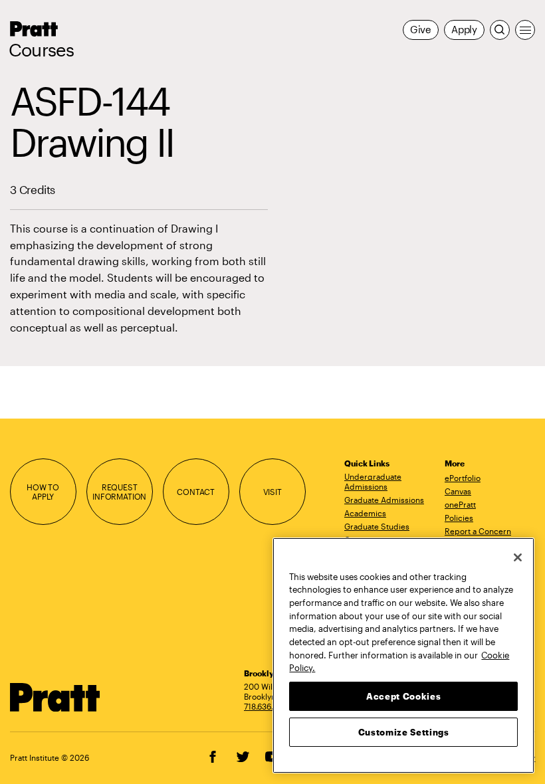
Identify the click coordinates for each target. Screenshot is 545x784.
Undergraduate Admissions (372, 481)
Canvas (458, 491)
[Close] (517, 557)
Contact (196, 491)
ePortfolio (463, 477)
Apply (464, 29)
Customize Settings (403, 732)
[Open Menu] (525, 30)
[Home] (55, 697)
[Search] (500, 30)
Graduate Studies (376, 526)
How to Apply (43, 492)
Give (420, 29)
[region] (403, 655)
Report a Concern (478, 531)
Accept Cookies (403, 696)
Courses (41, 50)
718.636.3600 (268, 706)
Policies (459, 517)
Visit (272, 491)
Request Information (119, 492)
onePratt (460, 504)
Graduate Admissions (384, 499)
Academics (365, 513)
